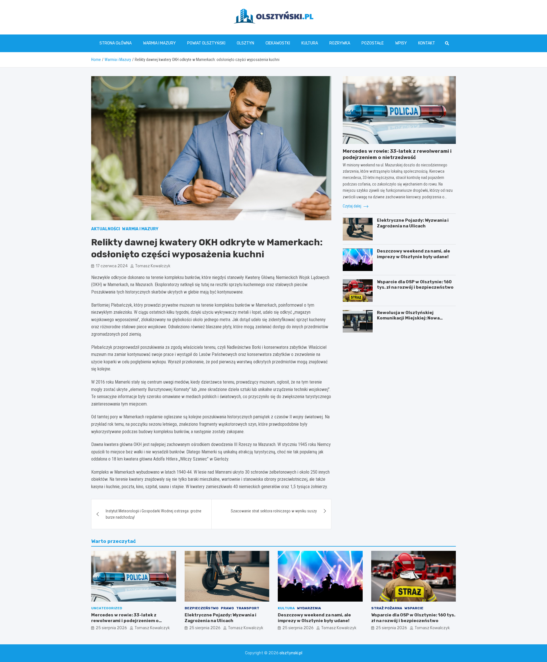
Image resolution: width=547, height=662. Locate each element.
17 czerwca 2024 (112, 266)
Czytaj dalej (352, 206)
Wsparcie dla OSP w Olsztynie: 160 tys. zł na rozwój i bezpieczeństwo (415, 284)
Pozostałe (373, 43)
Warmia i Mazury (159, 43)
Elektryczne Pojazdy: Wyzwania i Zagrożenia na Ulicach (413, 223)
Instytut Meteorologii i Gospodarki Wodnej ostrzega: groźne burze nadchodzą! (153, 514)
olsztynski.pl (290, 653)
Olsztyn (245, 43)
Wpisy (401, 43)
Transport (247, 608)
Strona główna (115, 43)
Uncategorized (106, 608)
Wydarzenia (309, 608)
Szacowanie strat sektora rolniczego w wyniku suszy (274, 511)
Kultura (309, 43)
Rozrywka (339, 43)
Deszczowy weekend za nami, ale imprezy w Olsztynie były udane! (413, 254)
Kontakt (426, 43)
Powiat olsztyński (206, 43)
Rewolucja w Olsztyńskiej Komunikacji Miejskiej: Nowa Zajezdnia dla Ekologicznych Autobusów (408, 321)
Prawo (227, 608)
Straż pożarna (386, 608)
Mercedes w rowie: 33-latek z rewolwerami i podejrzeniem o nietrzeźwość (125, 620)
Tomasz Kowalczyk (152, 266)
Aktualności (105, 229)
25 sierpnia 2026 (111, 628)
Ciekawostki (278, 43)
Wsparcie (414, 608)
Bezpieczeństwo (202, 608)
